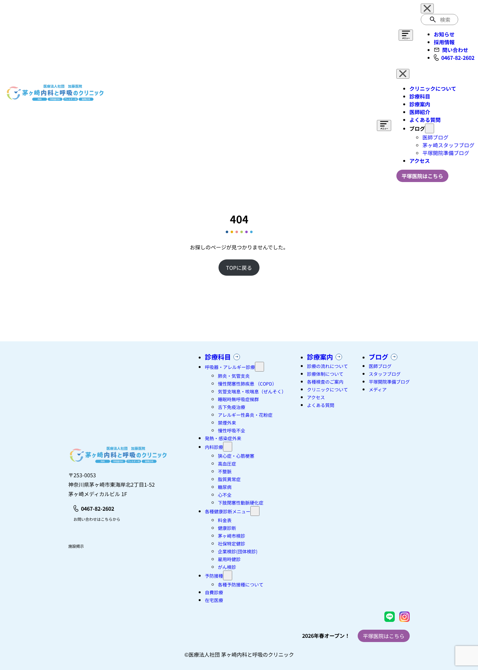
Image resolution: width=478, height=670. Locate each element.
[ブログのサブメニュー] (429, 128)
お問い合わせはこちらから (96, 519)
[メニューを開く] (406, 35)
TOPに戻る (239, 267)
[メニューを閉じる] (427, 8)
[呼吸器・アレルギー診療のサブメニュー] (259, 367)
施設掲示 (76, 546)
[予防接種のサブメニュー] (227, 575)
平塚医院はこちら (384, 636)
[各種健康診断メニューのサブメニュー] (254, 511)
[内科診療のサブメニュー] (227, 447)
